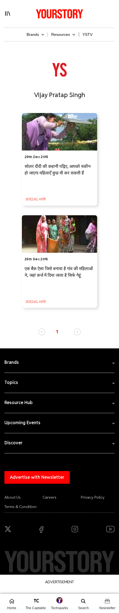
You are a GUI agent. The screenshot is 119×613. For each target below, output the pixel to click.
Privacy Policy (93, 497)
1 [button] (57, 332)
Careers (49, 497)
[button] (41, 332)
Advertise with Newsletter (37, 477)
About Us (12, 497)
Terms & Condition (20, 506)
